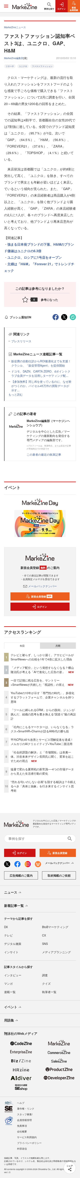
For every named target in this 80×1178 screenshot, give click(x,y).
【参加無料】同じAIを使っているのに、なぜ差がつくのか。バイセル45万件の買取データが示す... (41, 385)
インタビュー (12, 975)
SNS (45, 944)
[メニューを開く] (6, 6)
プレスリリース (21, 341)
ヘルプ (20, 1102)
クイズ (46, 983)
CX (44, 935)
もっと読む (15, 394)
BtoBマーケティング (55, 927)
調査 (45, 975)
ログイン (42, 607)
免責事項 (22, 1125)
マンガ (8, 983)
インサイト (11, 952)
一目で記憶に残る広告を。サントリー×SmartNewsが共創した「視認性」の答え (38, 682)
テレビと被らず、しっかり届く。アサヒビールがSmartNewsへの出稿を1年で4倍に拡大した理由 (42, 657)
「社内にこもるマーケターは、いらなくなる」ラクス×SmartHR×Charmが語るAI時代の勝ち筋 (42, 729)
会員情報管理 (24, 1120)
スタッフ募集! (24, 1114)
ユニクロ (23, 66)
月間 (57, 646)
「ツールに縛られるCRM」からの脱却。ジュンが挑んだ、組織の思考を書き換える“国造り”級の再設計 (43, 714)
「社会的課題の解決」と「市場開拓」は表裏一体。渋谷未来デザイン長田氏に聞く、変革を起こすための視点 (42, 756)
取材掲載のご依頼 (59, 875)
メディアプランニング (56, 952)
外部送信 (22, 1148)
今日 (22, 646)
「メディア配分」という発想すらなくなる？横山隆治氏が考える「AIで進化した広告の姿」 (42, 670)
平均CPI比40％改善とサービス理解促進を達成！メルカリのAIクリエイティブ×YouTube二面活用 (42, 741)
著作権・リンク (25, 1108)
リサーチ (10, 66)
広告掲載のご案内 (21, 875)
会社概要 (22, 1131)
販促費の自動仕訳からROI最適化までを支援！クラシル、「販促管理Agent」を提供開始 (41, 363)
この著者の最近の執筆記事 (44, 454)
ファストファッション (42, 66)
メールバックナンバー (42, 586)
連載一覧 (10, 992)
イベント (10, 1007)
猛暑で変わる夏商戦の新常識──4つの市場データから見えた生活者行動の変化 (42, 771)
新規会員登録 (41, 596)
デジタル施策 (12, 944)
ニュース (10, 892)
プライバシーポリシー (29, 1142)
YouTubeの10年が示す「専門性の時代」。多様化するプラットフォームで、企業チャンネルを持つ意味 (42, 697)
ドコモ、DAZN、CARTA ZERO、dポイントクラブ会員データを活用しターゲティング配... (40, 373)
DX (6, 927)
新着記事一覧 (14, 905)
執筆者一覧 (49, 992)
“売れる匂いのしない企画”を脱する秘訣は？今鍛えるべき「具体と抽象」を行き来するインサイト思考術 (43, 786)
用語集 (9, 1020)
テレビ (8, 935)
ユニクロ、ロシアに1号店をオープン (34, 257)
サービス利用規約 (27, 1137)
